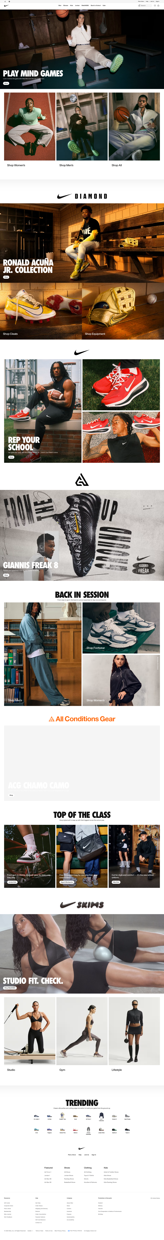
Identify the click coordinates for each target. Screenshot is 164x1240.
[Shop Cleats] (41, 311)
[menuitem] (148, 2)
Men (60, 5)
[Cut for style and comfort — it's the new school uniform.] (134, 856)
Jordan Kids (12, 882)
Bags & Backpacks (67, 882)
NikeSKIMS (85, 5)
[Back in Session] (82, 596)
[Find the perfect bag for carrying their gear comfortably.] (82, 856)
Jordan (77, 5)
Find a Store (72, 1155)
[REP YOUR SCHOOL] (42, 411)
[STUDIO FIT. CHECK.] (82, 954)
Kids (71, 5)
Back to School (96, 5)
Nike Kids (116, 882)
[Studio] (29, 1034)
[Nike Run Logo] (82, 196)
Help (80, 1155)
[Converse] (9, 2)
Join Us (86, 1155)
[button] (82, 763)
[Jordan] (5, 2)
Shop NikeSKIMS (9, 988)
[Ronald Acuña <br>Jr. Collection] (82, 243)
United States (156, 1198)
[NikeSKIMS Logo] (82, 907)
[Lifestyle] (134, 1034)
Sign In (94, 1155)
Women (65, 5)
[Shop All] (134, 130)
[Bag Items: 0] (158, 5)
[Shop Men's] (82, 130)
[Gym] (82, 1034)
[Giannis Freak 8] (82, 535)
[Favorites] (154, 5)
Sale (104, 5)
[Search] (139, 5)
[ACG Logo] (82, 718)
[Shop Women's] (29, 130)
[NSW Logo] (82, 479)
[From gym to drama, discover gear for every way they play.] (29, 856)
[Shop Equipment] (123, 311)
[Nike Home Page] (6, 5)
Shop (6, 83)
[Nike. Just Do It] (121, 384)
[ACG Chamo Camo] (82, 763)
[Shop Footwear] (121, 628)
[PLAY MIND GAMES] (82, 49)
